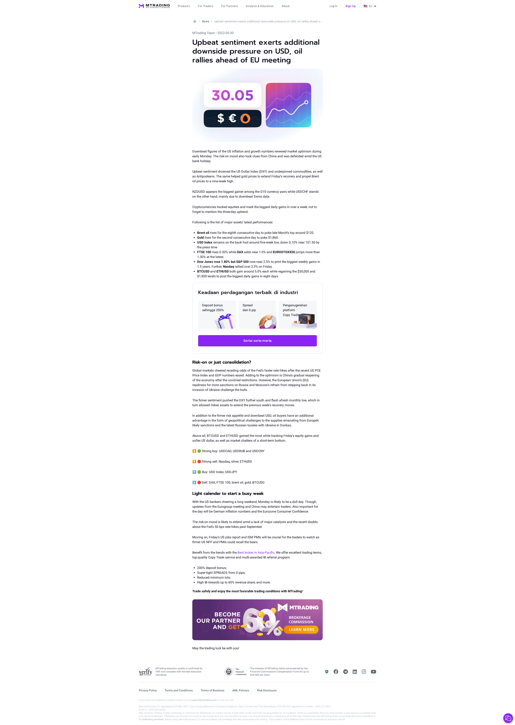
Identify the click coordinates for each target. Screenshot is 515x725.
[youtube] (373, 672)
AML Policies (240, 690)
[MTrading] (154, 6)
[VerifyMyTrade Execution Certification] (145, 671)
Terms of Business (212, 690)
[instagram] (364, 672)
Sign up (350, 6)
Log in (333, 6)
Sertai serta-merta (257, 341)
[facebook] (336, 672)
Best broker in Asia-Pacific (256, 552)
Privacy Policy (148, 690)
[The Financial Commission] (236, 671)
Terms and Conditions (179, 690)
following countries (153, 719)
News (205, 21)
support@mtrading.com (204, 700)
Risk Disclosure (267, 690)
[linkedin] (355, 672)
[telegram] (345, 672)
